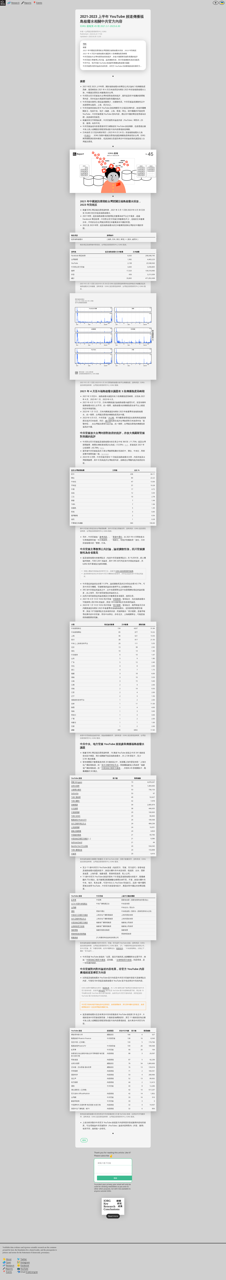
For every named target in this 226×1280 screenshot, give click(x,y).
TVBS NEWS (75, 816)
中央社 (87, 135)
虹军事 (73, 900)
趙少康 (108, 420)
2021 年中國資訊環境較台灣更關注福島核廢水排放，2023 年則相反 (109, 50)
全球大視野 (75, 786)
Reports (9, 1268)
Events (9, 1272)
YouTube (24, 1268)
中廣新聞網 (75, 812)
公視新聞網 (75, 827)
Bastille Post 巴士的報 (79, 846)
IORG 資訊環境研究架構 (124, 571)
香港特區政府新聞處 (78, 934)
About (8, 1259)
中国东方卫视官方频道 (79, 915)
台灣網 (73, 907)
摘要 (84, 47)
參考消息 (103, 537)
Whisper (102, 990)
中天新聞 (74, 808)
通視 (73, 911)
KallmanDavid (76, 842)
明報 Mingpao (76, 782)
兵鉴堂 (73, 853)
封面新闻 (117, 599)
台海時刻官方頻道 (77, 926)
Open (8, 1262)
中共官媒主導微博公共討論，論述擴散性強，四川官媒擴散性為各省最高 (111, 60)
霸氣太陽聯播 (76, 831)
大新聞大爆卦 (76, 789)
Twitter (23, 1259)
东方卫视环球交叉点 (109, 765)
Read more (113, 1216)
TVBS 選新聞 (76, 797)
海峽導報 (74, 930)
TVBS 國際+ (75, 801)
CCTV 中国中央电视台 (79, 903)
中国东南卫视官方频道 (110, 768)
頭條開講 (74, 805)
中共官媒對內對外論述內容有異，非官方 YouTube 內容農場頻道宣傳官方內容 (113, 66)
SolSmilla (74, 793)
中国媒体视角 (76, 835)
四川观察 (117, 605)
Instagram (25, 1262)
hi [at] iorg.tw (32, 1272)
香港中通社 (117, 537)
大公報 (111, 417)
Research (10, 1265)
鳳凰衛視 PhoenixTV (78, 820)
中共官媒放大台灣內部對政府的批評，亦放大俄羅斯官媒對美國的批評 (110, 56)
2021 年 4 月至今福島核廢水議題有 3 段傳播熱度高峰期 (105, 53)
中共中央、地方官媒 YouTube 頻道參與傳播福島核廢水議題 (106, 63)
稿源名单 (119, 948)
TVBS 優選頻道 (76, 850)
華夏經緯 (74, 937)
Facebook (24, 1265)
